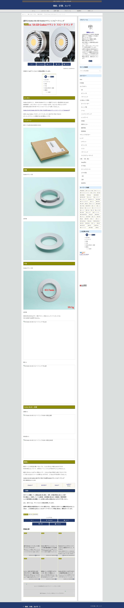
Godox (31, 514)
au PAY (68, 484)
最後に (46, 90)
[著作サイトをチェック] (89, 61)
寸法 (46, 85)
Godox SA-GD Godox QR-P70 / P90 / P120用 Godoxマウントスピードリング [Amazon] (46, 110)
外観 (46, 83)
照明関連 (26, 514)
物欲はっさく (90, 32)
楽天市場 (43, 485)
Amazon (30, 485)
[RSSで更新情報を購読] (91, 61)
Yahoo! (56, 485)
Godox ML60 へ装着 (49, 88)
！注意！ (49, 92)
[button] (100, 71)
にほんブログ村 (84, 254)
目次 (48, 76)
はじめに (47, 79)
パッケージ (47, 81)
